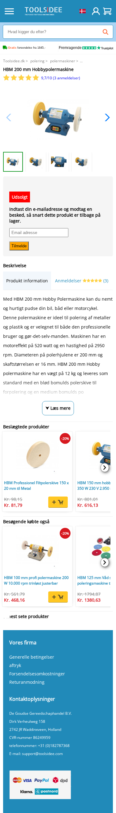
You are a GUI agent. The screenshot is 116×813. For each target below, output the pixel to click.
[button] (105, 117)
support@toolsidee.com (42, 753)
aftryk (15, 665)
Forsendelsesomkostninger (37, 674)
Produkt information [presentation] (27, 281)
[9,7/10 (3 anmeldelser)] (21, 79)
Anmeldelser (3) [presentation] (81, 281)
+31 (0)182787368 (54, 745)
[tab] (27, 281)
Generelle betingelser (31, 657)
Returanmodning (27, 682)
